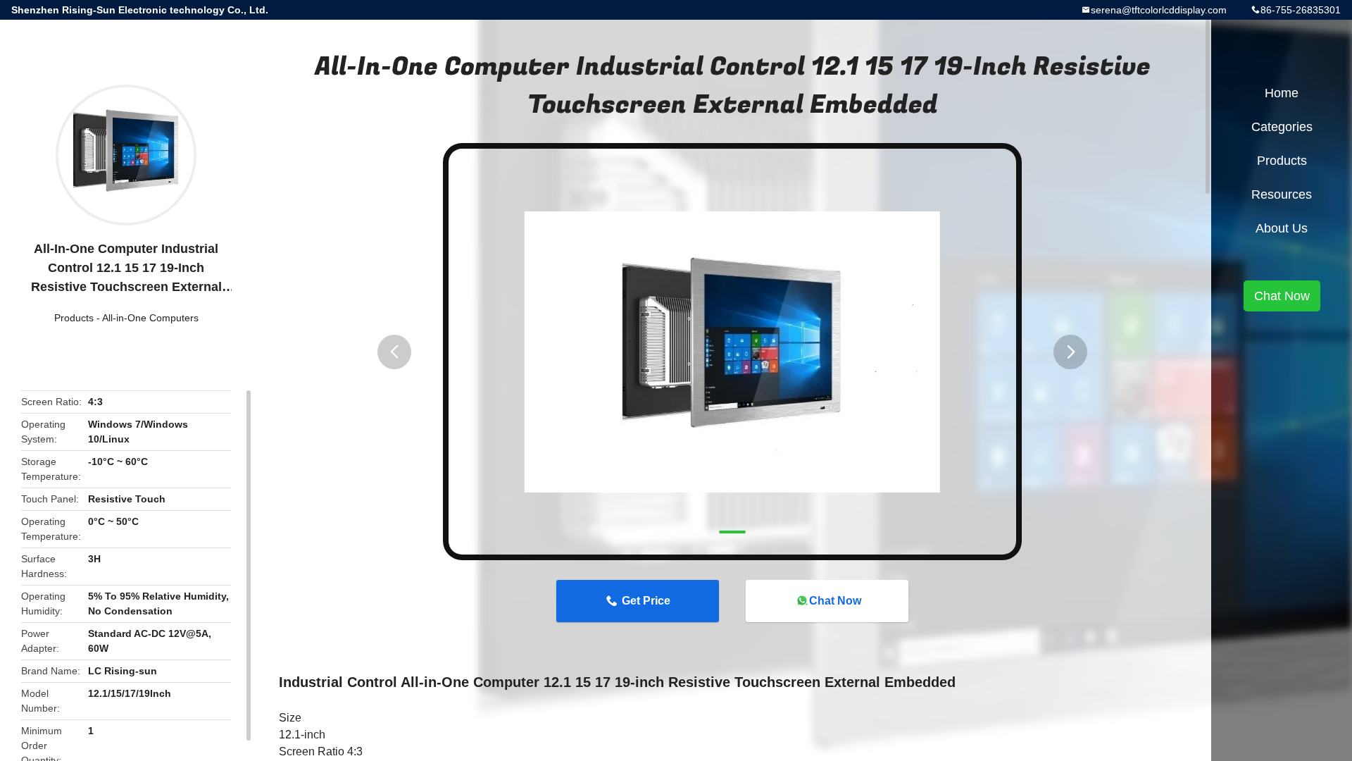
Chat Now (835, 601)
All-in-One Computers (150, 317)
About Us (1282, 228)
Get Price (646, 601)
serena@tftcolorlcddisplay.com (1159, 10)
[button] (394, 352)
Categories (1282, 127)
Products (74, 317)
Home (1281, 93)
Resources (1281, 194)
